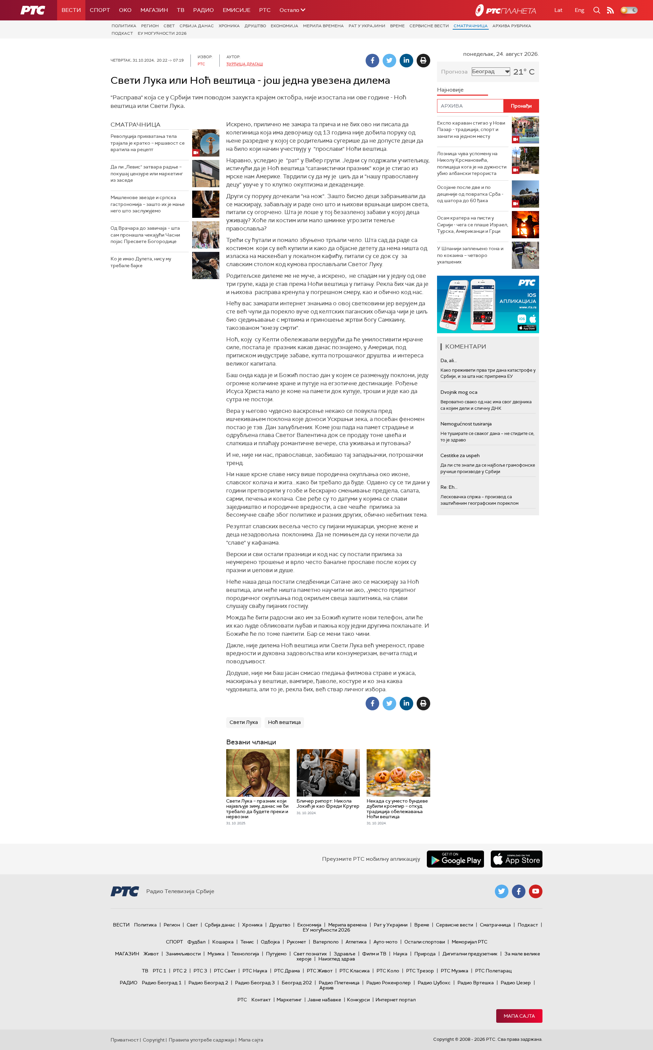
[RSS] (610, 10)
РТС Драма (287, 971)
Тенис (247, 942)
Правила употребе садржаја (201, 1040)
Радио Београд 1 (162, 983)
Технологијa (245, 954)
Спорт (100, 10)
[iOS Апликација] (488, 304)
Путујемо (276, 954)
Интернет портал (395, 1000)
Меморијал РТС (469, 942)
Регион (150, 26)
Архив (326, 988)
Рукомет (296, 942)
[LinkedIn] (406, 60)
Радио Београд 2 (208, 983)
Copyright (154, 1040)
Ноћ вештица (284, 722)
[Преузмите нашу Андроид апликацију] (455, 859)
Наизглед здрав (336, 959)
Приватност (125, 1040)
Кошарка (223, 942)
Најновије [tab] (450, 89)
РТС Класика (354, 971)
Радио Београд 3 (255, 983)
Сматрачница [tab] (136, 124)
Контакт (261, 1000)
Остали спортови (424, 942)
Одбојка (270, 942)
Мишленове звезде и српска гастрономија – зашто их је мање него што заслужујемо (148, 204)
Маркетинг (289, 1000)
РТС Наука (254, 971)
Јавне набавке (324, 1000)
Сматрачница (471, 26)
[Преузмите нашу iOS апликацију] (516, 859)
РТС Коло (387, 971)
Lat (558, 10)
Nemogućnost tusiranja (466, 424)
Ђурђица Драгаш (245, 64)
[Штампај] (423, 60)
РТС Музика (454, 971)
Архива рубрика (511, 26)
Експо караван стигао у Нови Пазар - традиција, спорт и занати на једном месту (471, 129)
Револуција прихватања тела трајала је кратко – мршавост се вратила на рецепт (148, 142)
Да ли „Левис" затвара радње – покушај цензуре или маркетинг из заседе (147, 173)
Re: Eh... (448, 487)
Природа (425, 954)
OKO (125, 10)
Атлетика (356, 942)
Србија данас (197, 26)
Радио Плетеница (339, 983)
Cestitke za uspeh (460, 455)
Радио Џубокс (434, 983)
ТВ (180, 10)
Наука (400, 954)
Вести (71, 10)
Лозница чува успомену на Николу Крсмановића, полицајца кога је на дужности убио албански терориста (471, 163)
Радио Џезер (516, 983)
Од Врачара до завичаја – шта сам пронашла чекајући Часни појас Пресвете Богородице (145, 234)
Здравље (344, 954)
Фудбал (196, 942)
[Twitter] (389, 60)
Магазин (154, 10)
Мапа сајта (519, 1016)
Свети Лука (244, 722)
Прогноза (454, 71)
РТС (265, 10)
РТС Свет (225, 971)
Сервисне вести (429, 26)
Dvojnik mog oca (459, 392)
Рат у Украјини (367, 26)
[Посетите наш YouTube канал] (535, 891)
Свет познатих (310, 954)
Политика (124, 26)
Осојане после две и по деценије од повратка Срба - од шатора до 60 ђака (470, 194)
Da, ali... (448, 360)
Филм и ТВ (374, 954)
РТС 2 (180, 971)
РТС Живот (320, 971)
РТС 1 (159, 971)
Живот (151, 954)
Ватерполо (326, 942)
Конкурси (358, 1000)
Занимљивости (183, 954)
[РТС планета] (506, 10)
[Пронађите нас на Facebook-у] (518, 891)
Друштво (255, 26)
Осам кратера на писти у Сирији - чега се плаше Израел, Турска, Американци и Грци (472, 224)
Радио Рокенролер (388, 983)
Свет (169, 26)
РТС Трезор (420, 971)
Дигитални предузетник (470, 954)
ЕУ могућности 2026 (162, 33)
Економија (284, 26)
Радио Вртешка (475, 983)
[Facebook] (372, 60)
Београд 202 (297, 983)
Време (397, 26)
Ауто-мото (385, 942)
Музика (215, 954)
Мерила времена (323, 26)
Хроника (229, 26)
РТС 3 (200, 971)
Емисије (236, 10)
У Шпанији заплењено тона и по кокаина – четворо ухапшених (470, 255)
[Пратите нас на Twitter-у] (501, 891)
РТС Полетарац (493, 971)
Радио (203, 10)
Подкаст (122, 33)
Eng (579, 10)
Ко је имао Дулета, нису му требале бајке (141, 262)
